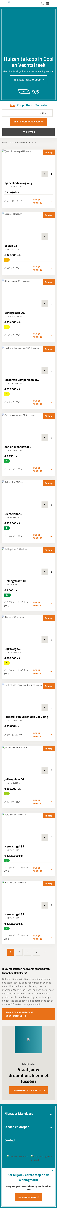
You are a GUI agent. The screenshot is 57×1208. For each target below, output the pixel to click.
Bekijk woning (37, 201)
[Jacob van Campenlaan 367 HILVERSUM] (28, 360)
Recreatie (41, 105)
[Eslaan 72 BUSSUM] (28, 226)
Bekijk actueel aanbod (27, 79)
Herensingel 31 (14, 846)
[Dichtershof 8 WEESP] (28, 494)
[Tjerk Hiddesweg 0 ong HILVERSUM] (28, 163)
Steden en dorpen (16, 1126)
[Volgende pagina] (44, 952)
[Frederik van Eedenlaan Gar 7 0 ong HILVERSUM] (28, 697)
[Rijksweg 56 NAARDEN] (28, 629)
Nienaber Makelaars (18, 1113)
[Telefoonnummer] (42, 3)
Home (4, 142)
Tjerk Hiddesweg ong (18, 183)
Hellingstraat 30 (15, 581)
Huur (29, 105)
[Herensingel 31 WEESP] (28, 827)
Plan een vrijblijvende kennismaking (19, 1014)
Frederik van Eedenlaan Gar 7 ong (26, 716)
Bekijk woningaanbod (27, 121)
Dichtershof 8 (13, 513)
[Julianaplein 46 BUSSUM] (28, 760)
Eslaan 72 (10, 245)
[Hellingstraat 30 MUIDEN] (28, 561)
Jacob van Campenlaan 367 (21, 379)
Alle (12, 105)
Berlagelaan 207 (15, 312)
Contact (9, 1140)
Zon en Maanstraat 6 (17, 446)
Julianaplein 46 (14, 779)
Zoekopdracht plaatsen (27, 1090)
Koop (20, 105)
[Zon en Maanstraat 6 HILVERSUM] (28, 427)
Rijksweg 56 (12, 648)
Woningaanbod (19, 142)
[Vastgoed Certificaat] (20, 1158)
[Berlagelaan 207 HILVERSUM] (28, 293)
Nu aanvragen (27, 1197)
